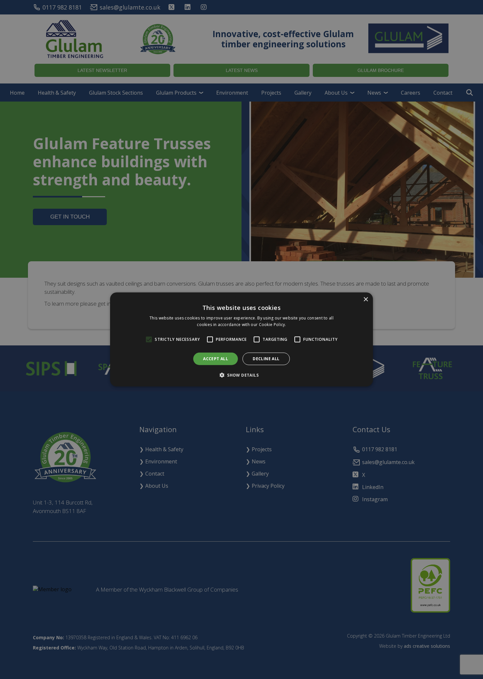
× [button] (365, 299)
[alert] (241, 339)
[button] (241, 375)
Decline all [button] (266, 359)
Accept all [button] (215, 359)
